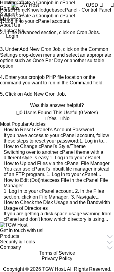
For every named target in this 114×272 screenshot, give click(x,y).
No (66, 118)
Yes (52, 118)
